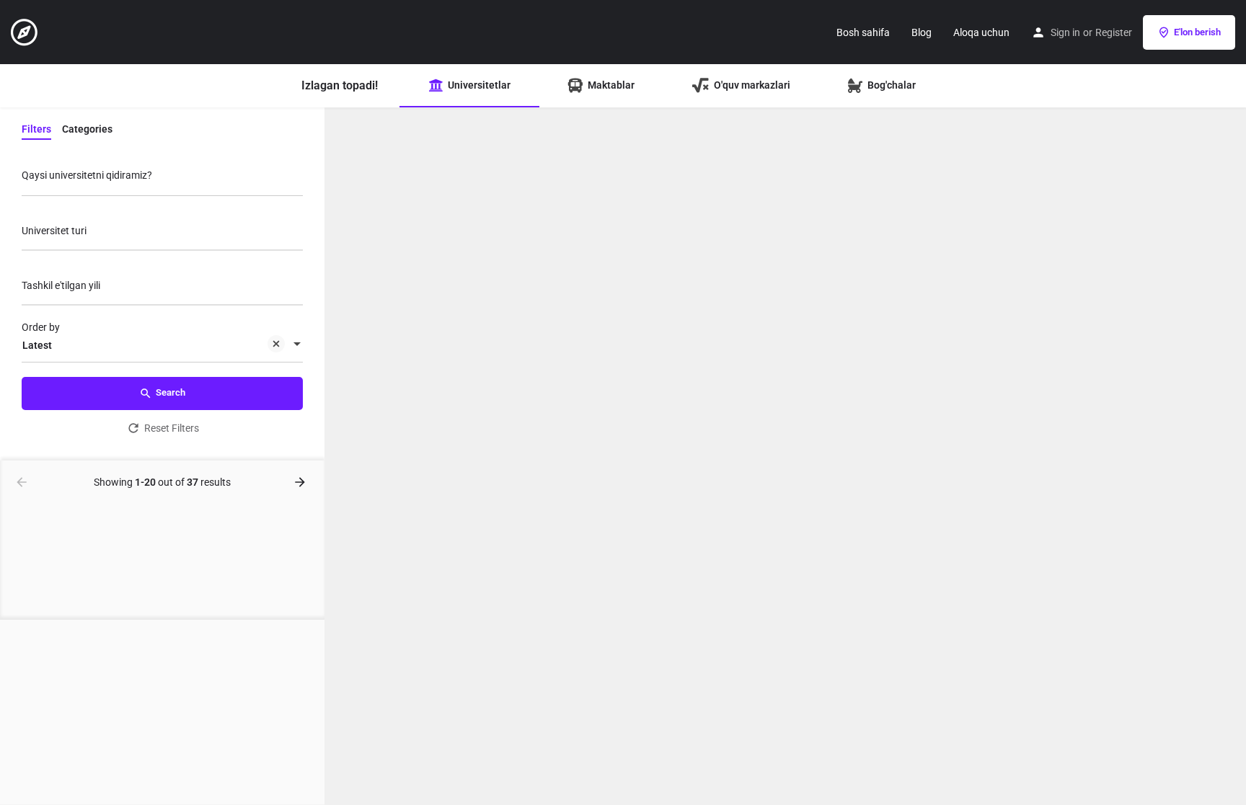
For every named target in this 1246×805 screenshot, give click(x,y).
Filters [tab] (36, 129)
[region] (785, 456)
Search (170, 392)
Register (1113, 32)
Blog (921, 32)
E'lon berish (1197, 32)
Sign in (1065, 32)
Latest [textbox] (37, 345)
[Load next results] (301, 482)
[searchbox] (160, 232)
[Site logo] (26, 31)
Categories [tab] (87, 129)
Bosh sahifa (863, 32)
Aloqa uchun (981, 32)
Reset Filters (171, 428)
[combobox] (162, 234)
